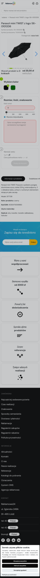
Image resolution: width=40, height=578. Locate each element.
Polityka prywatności (9, 575)
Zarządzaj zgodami (20, 570)
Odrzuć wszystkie (20, 566)
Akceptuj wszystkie (20, 561)
